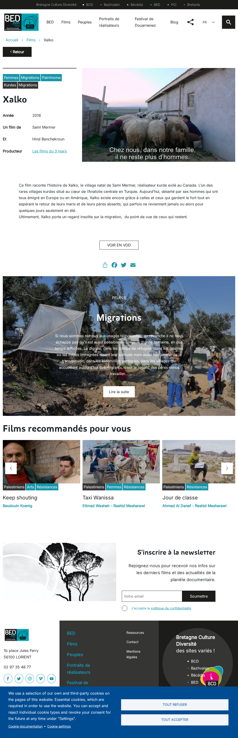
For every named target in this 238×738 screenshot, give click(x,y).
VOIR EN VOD (119, 245)
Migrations (30, 77)
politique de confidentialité (171, 608)
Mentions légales (133, 654)
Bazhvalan (112, 4)
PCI (173, 4)
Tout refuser (175, 704)
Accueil (12, 40)
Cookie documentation (25, 726)
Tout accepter (174, 720)
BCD (89, 4)
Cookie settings (59, 726)
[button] (11, 468)
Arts (30, 487)
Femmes (11, 77)
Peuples (85, 22)
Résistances (47, 487)
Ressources (135, 632)
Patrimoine (51, 77)
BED (157, 4)
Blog (174, 22)
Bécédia (137, 4)
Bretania (193, 4)
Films (65, 22)
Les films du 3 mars (49, 151)
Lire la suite (119, 391)
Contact (132, 642)
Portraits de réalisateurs (109, 21)
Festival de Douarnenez (145, 21)
